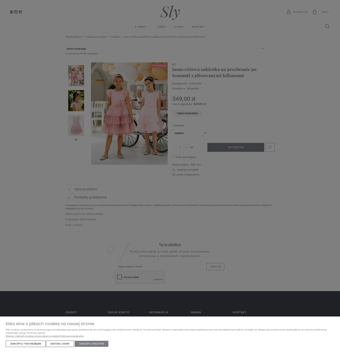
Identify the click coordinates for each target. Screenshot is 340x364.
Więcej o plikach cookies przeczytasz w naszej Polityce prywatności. (45, 336)
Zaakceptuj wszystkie (91, 343)
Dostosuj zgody (60, 343)
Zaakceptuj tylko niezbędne (25, 343)
